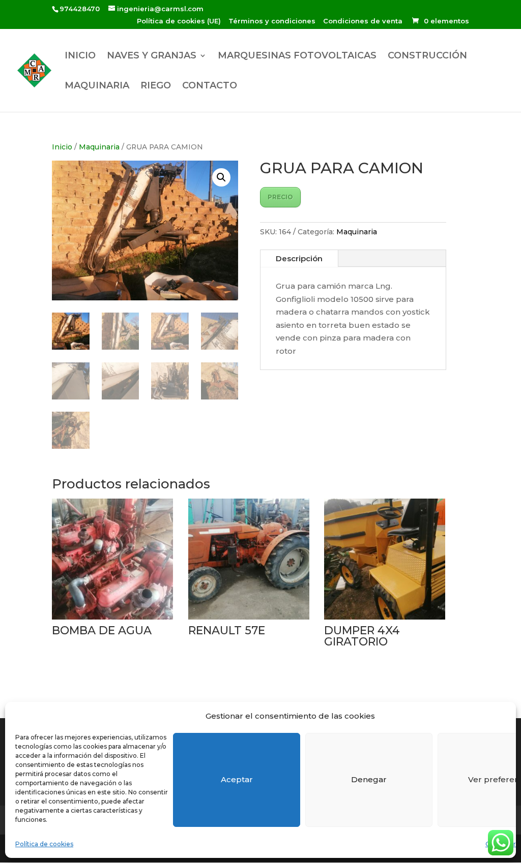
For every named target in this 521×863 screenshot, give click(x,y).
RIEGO (155, 86)
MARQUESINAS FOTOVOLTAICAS (297, 56)
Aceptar (237, 779)
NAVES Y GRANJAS (151, 56)
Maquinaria (99, 147)
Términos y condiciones (271, 21)
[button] (221, 177)
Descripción (299, 258)
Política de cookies (44, 844)
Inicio (62, 147)
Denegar (369, 779)
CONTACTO (209, 86)
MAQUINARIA (97, 86)
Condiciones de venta (362, 21)
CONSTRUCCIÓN (427, 56)
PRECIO (280, 197)
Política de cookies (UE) (179, 21)
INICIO (80, 56)
